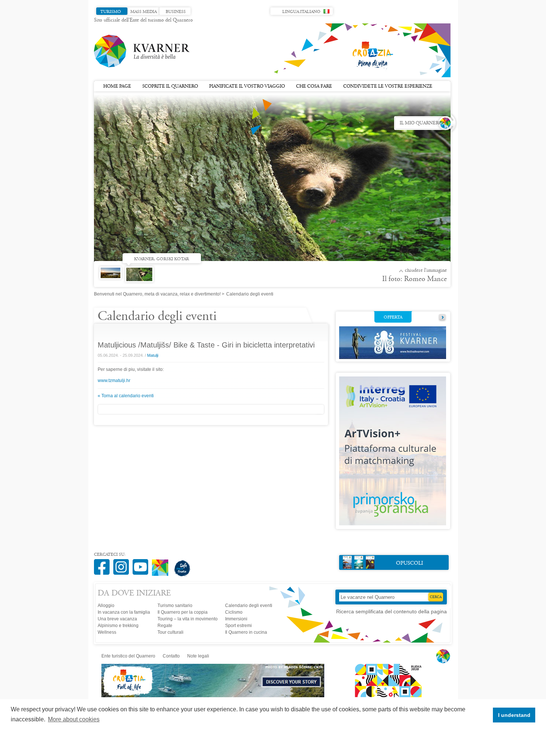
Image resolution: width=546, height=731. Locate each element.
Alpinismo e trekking (118, 625)
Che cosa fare (314, 86)
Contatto (171, 656)
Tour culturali (170, 632)
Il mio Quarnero (421, 123)
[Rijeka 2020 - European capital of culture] (385, 695)
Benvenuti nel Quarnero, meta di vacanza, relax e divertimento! (157, 294)
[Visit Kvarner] (162, 564)
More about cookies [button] (74, 719)
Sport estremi (238, 625)
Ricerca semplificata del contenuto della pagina (391, 611)
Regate (164, 625)
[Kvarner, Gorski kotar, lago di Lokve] (112, 280)
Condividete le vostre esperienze (387, 86)
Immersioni (236, 618)
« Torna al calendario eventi (126, 395)
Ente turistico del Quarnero (128, 656)
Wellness (107, 632)
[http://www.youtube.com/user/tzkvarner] (142, 563)
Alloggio (106, 605)
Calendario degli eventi (248, 605)
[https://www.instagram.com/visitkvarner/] (123, 563)
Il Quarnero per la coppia (182, 612)
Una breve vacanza (117, 618)
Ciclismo (234, 612)
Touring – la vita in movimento (187, 618)
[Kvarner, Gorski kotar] (141, 277)
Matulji (152, 355)
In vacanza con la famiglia (124, 612)
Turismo (110, 12)
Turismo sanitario (174, 605)
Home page (117, 86)
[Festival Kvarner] (392, 357)
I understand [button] (514, 715)
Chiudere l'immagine (426, 270)
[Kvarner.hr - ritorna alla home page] (142, 51)
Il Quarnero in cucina (246, 632)
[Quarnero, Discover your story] (213, 695)
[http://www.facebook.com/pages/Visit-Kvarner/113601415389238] (103, 563)
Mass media (143, 12)
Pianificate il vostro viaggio (247, 86)
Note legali (198, 656)
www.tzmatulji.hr (114, 380)
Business (176, 12)
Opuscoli (409, 563)
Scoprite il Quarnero (170, 86)
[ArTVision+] (392, 523)
